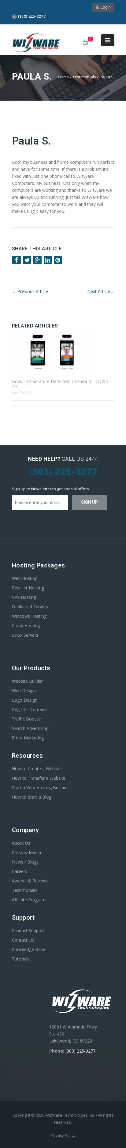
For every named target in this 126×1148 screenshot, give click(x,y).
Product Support (28, 930)
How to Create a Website (37, 768)
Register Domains (29, 709)
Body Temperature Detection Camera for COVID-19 (61, 384)
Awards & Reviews (30, 881)
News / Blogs (25, 862)
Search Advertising (30, 728)
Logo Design (24, 700)
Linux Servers (25, 635)
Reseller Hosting (28, 588)
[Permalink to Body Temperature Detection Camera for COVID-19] (63, 352)
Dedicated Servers (30, 607)
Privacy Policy (63, 1135)
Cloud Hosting (26, 625)
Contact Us (23, 940)
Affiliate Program (29, 900)
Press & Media (26, 852)
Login (105, 7)
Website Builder (27, 681)
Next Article (100, 291)
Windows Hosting (29, 616)
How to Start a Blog (31, 797)
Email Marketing (28, 738)
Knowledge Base (28, 949)
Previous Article (30, 291)
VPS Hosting (24, 597)
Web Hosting (24, 578)
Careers (19, 871)
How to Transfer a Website (38, 778)
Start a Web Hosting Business (41, 787)
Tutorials (20, 959)
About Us (21, 843)
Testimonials (24, 890)
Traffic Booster (27, 719)
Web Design (24, 690)
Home (63, 77)
